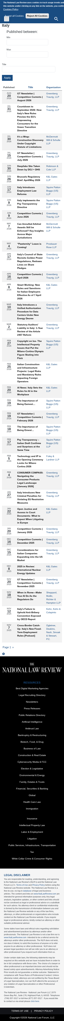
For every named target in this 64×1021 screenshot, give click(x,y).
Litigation (32, 838)
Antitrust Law (32, 728)
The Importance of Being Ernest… (27, 428)
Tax (32, 852)
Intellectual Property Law (32, 825)
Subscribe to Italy (3, 653)
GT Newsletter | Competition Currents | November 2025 (30, 583)
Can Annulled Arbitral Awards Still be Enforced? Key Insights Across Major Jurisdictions (30, 231)
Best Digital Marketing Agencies (32, 688)
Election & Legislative (32, 768)
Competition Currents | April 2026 (30, 276)
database (27, 891)
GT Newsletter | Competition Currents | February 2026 (30, 417)
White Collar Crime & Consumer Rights (32, 858)
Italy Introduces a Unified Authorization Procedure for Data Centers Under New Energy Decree (29, 311)
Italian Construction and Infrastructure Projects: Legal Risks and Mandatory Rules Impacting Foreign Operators (29, 373)
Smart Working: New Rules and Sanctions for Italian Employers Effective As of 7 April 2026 (29, 292)
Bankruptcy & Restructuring (32, 735)
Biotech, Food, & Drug (32, 742)
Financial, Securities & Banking (32, 788)
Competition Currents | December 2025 (30, 541)
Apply (7, 77)
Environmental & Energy (32, 775)
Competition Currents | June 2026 (30, 215)
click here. (35, 1001)
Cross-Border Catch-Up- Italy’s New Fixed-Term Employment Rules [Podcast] (29, 630)
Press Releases (32, 708)
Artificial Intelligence (32, 722)
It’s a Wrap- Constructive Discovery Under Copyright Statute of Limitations (30, 141)
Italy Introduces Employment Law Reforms (26, 190)
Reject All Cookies (37, 15)
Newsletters (32, 701)
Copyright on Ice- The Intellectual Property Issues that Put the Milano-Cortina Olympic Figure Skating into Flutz (30, 349)
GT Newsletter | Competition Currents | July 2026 (30, 156)
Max (9, 49)
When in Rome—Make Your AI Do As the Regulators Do (29, 596)
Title (4, 64)
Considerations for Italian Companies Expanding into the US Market (30, 555)
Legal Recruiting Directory (32, 695)
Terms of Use (22, 885)
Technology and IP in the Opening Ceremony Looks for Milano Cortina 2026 (30, 461)
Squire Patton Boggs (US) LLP (53, 190)
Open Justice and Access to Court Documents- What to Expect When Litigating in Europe (30, 516)
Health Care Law (32, 802)
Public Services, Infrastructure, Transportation (32, 845)
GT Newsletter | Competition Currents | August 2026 (30, 97)
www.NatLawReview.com (45, 894)
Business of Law (32, 748)
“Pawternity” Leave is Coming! (29, 246)
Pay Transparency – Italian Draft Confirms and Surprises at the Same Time (29, 444)
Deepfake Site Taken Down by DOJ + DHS (28, 168)
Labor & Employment (32, 832)
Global (32, 795)
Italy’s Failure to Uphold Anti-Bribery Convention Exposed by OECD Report (29, 614)
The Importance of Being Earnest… (27, 402)
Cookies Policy (10, 9)
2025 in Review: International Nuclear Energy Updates (29, 570)
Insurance (32, 818)
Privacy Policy (38, 885)
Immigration (32, 808)
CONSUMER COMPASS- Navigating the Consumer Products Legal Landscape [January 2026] (30, 479)
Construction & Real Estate (32, 755)
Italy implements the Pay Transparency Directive (28, 203)
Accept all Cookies (14, 15)
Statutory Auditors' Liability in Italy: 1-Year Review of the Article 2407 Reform (30, 329)
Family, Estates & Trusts (32, 782)
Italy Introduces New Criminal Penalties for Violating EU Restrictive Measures (30, 497)
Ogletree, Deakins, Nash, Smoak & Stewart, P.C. (53, 632)
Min (8, 37)
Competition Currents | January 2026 (30, 531)
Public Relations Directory (32, 715)
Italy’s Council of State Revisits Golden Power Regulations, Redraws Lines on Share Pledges (30, 261)
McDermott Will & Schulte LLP (53, 140)
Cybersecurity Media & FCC (32, 762)
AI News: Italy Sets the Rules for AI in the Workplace (29, 391)
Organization (53, 87)
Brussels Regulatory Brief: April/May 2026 (28, 178)
